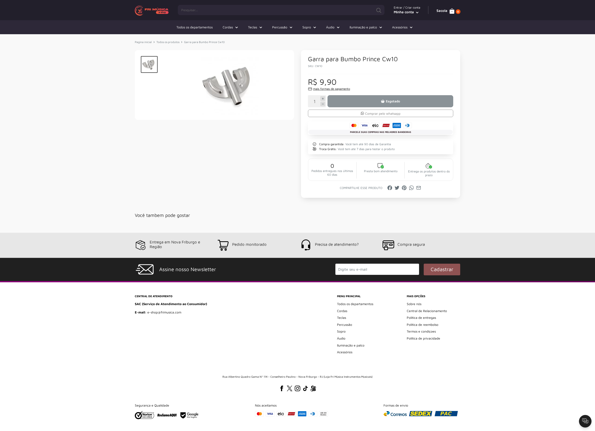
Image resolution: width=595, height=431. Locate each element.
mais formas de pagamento (331, 89)
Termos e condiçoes (421, 331)
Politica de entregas (421, 318)
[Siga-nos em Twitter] (289, 388)
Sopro (306, 27)
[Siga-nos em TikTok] (305, 388)
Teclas (252, 27)
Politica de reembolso (422, 325)
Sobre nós (414, 304)
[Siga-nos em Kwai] (313, 389)
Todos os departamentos (194, 27)
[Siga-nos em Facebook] (281, 388)
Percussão (279, 27)
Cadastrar (442, 269)
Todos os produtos (167, 42)
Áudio (330, 27)
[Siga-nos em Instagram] (297, 388)
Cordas (228, 27)
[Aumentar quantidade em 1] (322, 98)
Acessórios (399, 27)
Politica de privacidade (423, 338)
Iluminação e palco (363, 27)
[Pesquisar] (378, 10)
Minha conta (404, 12)
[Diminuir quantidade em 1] (322, 104)
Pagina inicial (143, 42)
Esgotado (393, 101)
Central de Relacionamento (427, 311)
